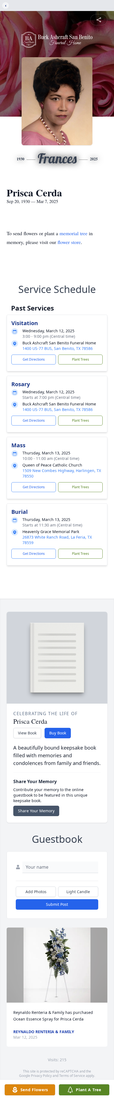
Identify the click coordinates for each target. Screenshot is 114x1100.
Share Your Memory (36, 810)
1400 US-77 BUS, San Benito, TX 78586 (57, 348)
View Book (27, 733)
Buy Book (57, 733)
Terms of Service (72, 1075)
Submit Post (57, 904)
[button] (57, 965)
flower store (69, 242)
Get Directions (34, 359)
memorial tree (73, 233)
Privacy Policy (41, 1075)
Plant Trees (80, 359)
